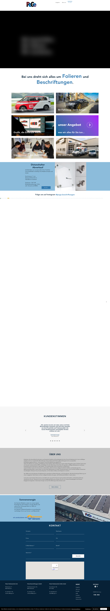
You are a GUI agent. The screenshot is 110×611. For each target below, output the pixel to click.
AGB (77, 593)
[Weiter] (84, 430)
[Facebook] (97, 586)
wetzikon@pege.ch (9, 593)
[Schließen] (108, 609)
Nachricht (28, 552)
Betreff (57, 545)
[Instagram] (95, 586)
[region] (32, 103)
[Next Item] (106, 301)
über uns (78, 589)
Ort (57, 538)
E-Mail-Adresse (29, 545)
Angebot (78, 587)
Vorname (28, 531)
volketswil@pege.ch (31, 593)
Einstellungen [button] (88, 609)
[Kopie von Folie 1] (55, 440)
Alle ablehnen (95, 609)
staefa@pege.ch (53, 593)
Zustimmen (103, 609)
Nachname (58, 531)
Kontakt (77, 591)
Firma (27, 538)
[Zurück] (25, 430)
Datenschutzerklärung (75, 609)
